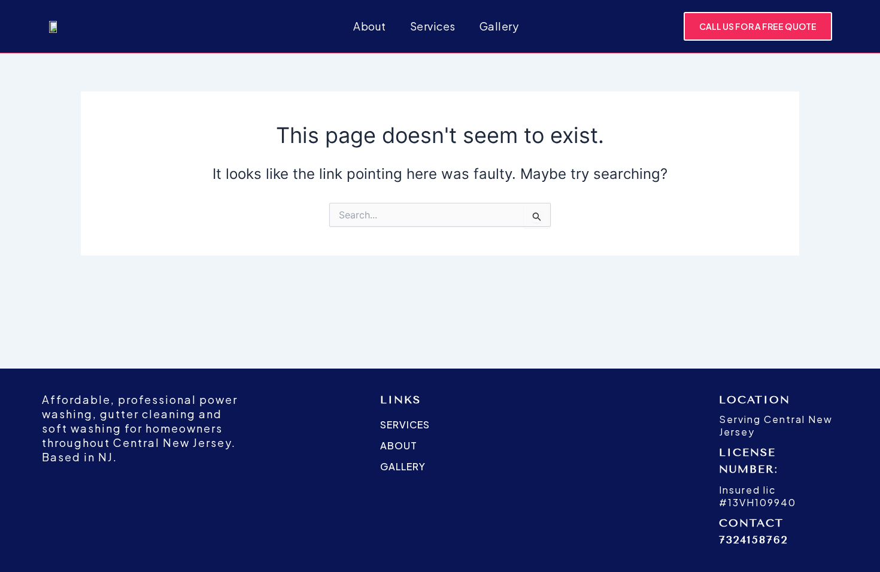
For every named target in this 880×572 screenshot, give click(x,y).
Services (433, 26)
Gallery (499, 26)
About (369, 26)
